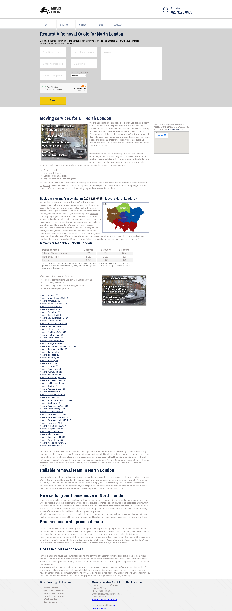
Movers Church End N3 (50, 315)
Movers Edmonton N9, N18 (52, 329)
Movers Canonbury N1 (50, 312)
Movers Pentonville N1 (50, 391)
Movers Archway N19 (49, 295)
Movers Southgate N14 (50, 403)
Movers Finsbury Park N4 (51, 334)
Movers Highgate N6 (49, 354)
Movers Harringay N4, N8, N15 (53, 349)
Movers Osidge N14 (49, 386)
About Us (118, 24)
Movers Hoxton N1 (48, 363)
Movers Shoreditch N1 (50, 397)
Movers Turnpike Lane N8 (51, 428)
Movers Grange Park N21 (51, 343)
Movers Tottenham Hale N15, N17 (55, 420)
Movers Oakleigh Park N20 (52, 383)
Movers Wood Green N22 (51, 440)
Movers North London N (51, 445)
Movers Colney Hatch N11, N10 (54, 317)
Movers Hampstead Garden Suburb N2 (58, 346)
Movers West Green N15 (51, 431)
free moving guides (104, 606)
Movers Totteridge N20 (51, 422)
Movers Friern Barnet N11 (52, 340)
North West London (54, 590)
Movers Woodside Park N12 (53, 442)
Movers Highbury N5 (49, 351)
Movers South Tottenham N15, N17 (56, 400)
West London (50, 599)
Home (46, 24)
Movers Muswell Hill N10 (51, 371)
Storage (82, 24)
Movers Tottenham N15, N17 (53, 414)
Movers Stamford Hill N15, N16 (54, 405)
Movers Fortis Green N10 (51, 337)
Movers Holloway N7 (49, 357)
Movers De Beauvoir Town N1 (53, 323)
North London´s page (177, 129)
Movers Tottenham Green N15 (54, 417)
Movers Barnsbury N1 (50, 300)
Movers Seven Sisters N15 (52, 394)
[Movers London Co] (52, 10)
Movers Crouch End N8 (50, 320)
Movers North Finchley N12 (52, 380)
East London (50, 601)
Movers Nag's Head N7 (50, 374)
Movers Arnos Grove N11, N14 (54, 298)
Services (64, 24)
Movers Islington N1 (49, 366)
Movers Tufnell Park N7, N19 (53, 425)
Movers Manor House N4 (51, 369)
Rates (100, 24)
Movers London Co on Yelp (104, 599)
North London (51, 587)
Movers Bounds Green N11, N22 (54, 303)
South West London (54, 596)
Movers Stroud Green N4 (51, 411)
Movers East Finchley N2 (51, 326)
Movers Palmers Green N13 (52, 388)
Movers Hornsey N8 (49, 360)
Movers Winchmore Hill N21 (52, 437)
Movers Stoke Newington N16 (54, 408)
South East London (54, 593)
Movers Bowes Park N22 (51, 306)
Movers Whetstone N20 (51, 434)
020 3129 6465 (181, 12)
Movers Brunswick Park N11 (53, 309)
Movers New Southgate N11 (53, 377)
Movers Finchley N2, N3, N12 (53, 332)
